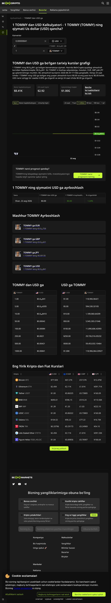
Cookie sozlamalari (74, 599)
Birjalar (64, 556)
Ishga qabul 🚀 (40, 548)
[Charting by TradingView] (16, 154)
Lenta (4, 10)
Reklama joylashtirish (59, 10)
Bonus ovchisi (29, 10)
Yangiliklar (15, 10)
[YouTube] (19, 484)
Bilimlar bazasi (68, 548)
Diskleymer (58, 599)
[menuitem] (3, 16)
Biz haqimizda (39, 543)
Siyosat (48, 599)
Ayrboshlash (16, 18)
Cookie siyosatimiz (23, 588)
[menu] (3, 24)
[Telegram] (25, 484)
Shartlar (39, 599)
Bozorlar (43, 10)
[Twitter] (13, 484)
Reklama (37, 570)
